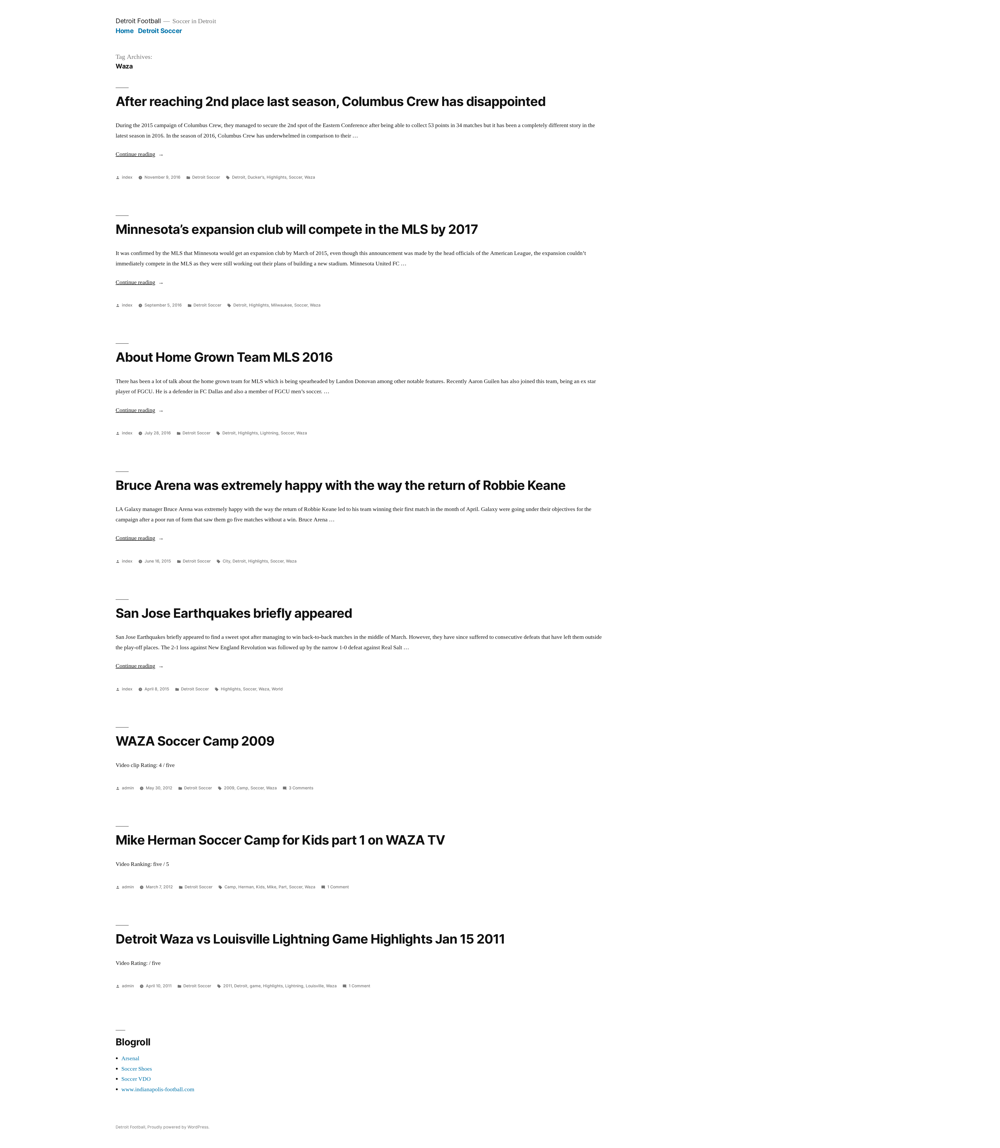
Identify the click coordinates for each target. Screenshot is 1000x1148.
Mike (271, 886)
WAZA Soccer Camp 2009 (195, 741)
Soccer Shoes (136, 1068)
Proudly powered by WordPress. (178, 1127)
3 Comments (301, 787)
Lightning (269, 433)
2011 (227, 985)
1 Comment (338, 886)
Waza (309, 177)
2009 (229, 787)
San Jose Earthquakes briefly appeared (234, 613)
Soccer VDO (136, 1079)
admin (128, 787)
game (255, 985)
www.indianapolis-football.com (157, 1089)
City (226, 561)
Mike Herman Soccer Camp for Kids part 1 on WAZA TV (280, 840)
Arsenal (130, 1058)
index (127, 177)
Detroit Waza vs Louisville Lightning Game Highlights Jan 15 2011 (310, 939)
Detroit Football (138, 21)
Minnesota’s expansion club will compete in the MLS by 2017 (297, 229)
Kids (260, 886)
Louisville (315, 985)
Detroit (238, 177)
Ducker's (256, 177)
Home (125, 31)
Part (283, 886)
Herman (246, 886)
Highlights (276, 177)
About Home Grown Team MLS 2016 (224, 357)
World (277, 689)
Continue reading (140, 154)
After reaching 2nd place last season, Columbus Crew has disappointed (331, 101)
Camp (242, 787)
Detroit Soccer (160, 31)
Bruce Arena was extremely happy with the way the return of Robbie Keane (341, 485)
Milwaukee (281, 305)
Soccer (295, 177)
